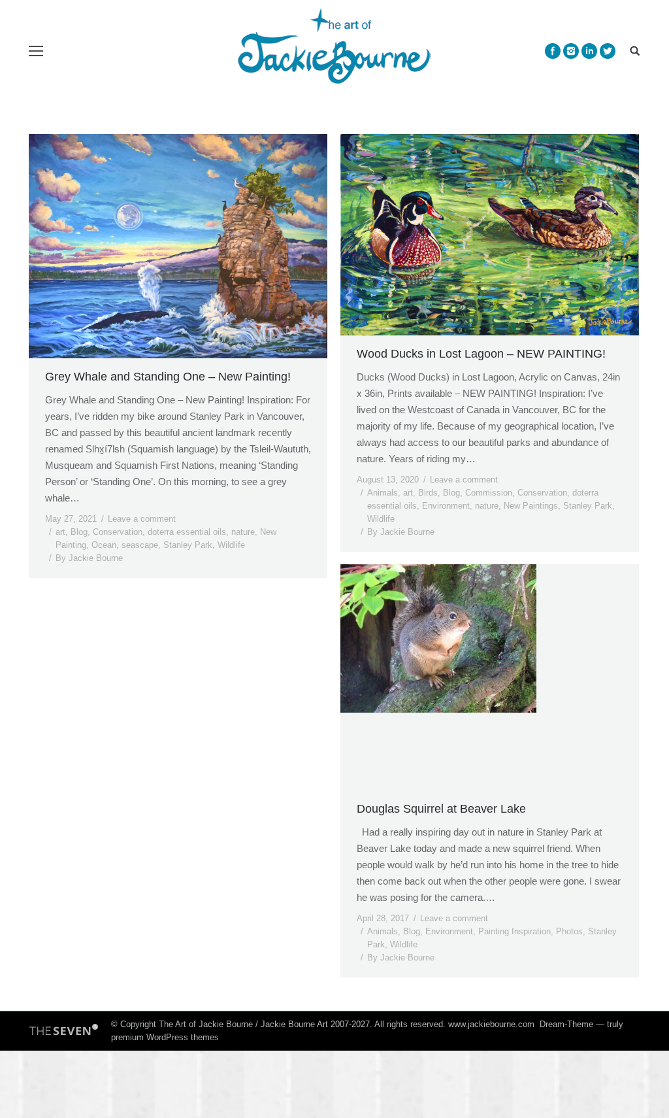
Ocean (103, 545)
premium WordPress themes (165, 1037)
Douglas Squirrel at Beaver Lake (441, 808)
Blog (79, 532)
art (60, 532)
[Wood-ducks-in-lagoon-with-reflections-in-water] (489, 234)
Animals (382, 493)
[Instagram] (571, 51)
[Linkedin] (589, 51)
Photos (569, 931)
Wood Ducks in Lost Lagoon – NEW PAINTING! (481, 353)
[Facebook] (553, 51)
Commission (488, 493)
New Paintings (531, 506)
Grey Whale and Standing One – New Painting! (168, 376)
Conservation (117, 532)
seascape (140, 545)
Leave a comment (142, 519)
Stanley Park (187, 545)
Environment (446, 506)
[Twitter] (607, 51)
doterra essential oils (187, 532)
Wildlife (231, 545)
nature (243, 532)
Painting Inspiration (514, 931)
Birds (428, 493)
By (89, 558)
